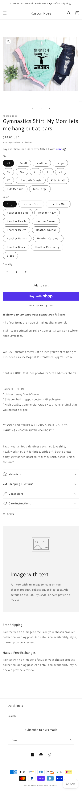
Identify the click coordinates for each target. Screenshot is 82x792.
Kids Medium (15, 189)
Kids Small (58, 180)
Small (23, 163)
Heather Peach (16, 221)
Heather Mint (58, 204)
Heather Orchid (46, 230)
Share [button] (10, 513)
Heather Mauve (16, 230)
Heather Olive (31, 204)
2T (8, 180)
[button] (5, 13)
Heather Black (16, 247)
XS (8, 163)
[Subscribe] (70, 740)
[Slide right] (49, 109)
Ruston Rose (36, 785)
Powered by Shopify (49, 785)
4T (48, 171)
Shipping (7, 142)
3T (60, 171)
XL (8, 171)
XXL (22, 171)
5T (35, 171)
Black (10, 255)
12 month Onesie (31, 180)
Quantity (7, 264)
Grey (10, 204)
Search (12, 716)
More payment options (41, 305)
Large (60, 163)
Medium (42, 163)
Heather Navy (47, 212)
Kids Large (40, 189)
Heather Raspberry (47, 247)
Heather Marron (17, 238)
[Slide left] (32, 109)
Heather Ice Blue (18, 212)
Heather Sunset (46, 221)
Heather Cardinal (48, 238)
